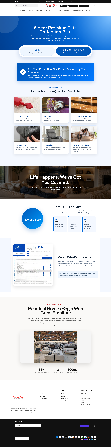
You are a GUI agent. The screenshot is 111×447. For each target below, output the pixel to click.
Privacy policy (46, 443)
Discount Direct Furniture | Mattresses (26, 444)
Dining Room (43, 398)
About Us (63, 393)
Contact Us (64, 401)
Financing (63, 396)
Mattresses (43, 401)
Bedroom (42, 396)
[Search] (36, 5)
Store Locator (64, 398)
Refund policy (54, 443)
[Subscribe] (39, 425)
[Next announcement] (71, 1)
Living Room (43, 393)
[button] (23, 10)
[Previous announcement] (39, 1)
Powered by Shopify (38, 444)
